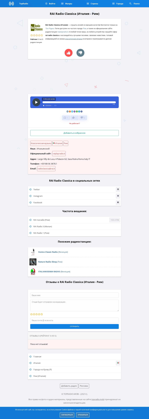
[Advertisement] (74, 76)
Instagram (38, 196)
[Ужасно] (31, 314)
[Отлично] (41, 314)
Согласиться (67, 415)
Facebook (37, 202)
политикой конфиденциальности (94, 410)
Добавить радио (69, 385)
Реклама (84, 385)
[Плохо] (34, 314)
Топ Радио (49, 28)
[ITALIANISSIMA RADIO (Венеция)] (32, 274)
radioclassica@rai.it (46, 168)
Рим (84, 28)
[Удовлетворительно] (36, 314)
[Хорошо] (39, 314)
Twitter (36, 189)
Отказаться (83, 415)
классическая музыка (73, 39)
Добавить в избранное (74, 133)
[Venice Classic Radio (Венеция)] (32, 255)
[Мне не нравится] (80, 53)
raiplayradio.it (63, 32)
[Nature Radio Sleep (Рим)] (32, 264)
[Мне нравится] (69, 53)
